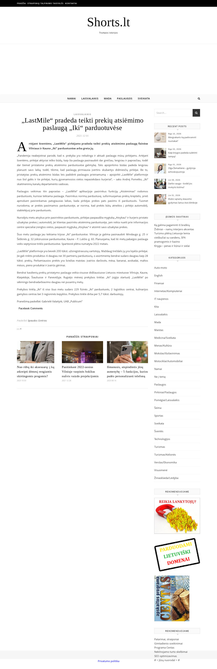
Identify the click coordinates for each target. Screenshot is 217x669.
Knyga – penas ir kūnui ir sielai (172, 245)
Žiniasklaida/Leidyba (166, 478)
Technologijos (162, 439)
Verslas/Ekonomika (165, 462)
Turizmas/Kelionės (165, 454)
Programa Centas (164, 647)
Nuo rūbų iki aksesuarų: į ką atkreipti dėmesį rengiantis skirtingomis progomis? (35, 371)
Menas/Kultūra (163, 345)
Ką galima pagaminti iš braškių (172, 225)
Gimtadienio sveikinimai (168, 643)
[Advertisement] (108, 69)
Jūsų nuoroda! (167, 660)
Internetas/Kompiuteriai (168, 291)
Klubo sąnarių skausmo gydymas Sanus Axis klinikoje (182, 200)
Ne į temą (159, 376)
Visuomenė (160, 470)
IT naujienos (161, 298)
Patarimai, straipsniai (166, 639)
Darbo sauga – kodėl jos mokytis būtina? (180, 185)
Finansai (159, 283)
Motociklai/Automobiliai (168, 361)
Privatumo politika (108, 661)
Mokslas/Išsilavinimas (167, 353)
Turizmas (159, 446)
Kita (156, 306)
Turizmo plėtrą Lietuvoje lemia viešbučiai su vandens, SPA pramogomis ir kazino (172, 237)
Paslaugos (124, 98)
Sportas (158, 415)
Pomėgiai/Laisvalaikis (166, 400)
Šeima (157, 407)
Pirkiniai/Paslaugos (165, 392)
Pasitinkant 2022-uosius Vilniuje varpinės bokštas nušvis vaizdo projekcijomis (80, 371)
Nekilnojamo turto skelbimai (171, 651)
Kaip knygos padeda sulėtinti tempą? (182, 154)
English (158, 275)
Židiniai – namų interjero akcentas (174, 229)
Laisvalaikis (89, 98)
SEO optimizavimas (165, 656)
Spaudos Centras (37, 320)
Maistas (158, 330)
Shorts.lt (108, 22)
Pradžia (21, 3)
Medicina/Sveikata (165, 337)
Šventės (158, 431)
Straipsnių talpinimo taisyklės (45, 3)
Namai (71, 98)
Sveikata (144, 98)
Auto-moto (160, 267)
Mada (108, 98)
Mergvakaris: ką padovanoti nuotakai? (182, 139)
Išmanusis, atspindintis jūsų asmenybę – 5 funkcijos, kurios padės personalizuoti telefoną (127, 371)
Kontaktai (71, 3)
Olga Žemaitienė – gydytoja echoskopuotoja (181, 170)
